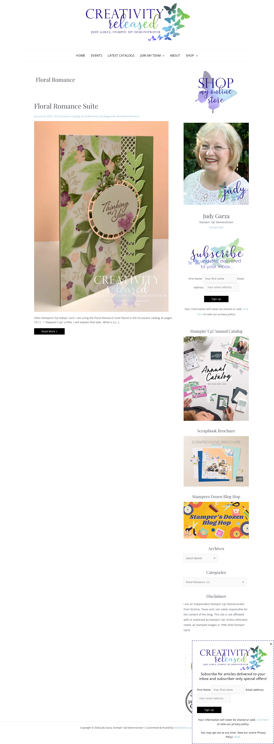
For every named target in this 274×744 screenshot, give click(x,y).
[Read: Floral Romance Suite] (101, 216)
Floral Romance (89, 116)
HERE (236, 737)
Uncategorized (107, 116)
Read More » (49, 332)
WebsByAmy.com (183, 727)
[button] (162, 55)
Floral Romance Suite (66, 105)
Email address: (255, 689)
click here (262, 719)
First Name (195, 278)
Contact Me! (216, 227)
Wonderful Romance (127, 116)
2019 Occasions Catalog (67, 116)
